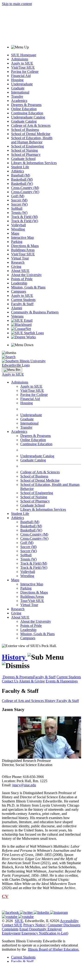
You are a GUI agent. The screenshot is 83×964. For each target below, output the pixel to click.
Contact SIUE (12, 925)
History (14, 657)
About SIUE (20, 271)
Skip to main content (17, 4)
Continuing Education (27, 113)
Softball (16, 208)
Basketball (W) (22, 184)
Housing (17, 80)
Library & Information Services (34, 163)
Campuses (18, 291)
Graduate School (23, 159)
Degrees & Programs (26, 105)
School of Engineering (27, 146)
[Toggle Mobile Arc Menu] (12, 369)
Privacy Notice (34, 925)
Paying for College (25, 72)
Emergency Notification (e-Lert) (44, 933)
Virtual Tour (20, 258)
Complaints (10, 929)
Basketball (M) (22, 179)
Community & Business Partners (35, 312)
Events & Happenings (62, 681)
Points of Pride (22, 279)
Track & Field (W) (24, 221)
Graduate (17, 88)
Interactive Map (22, 237)
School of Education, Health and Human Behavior (31, 140)
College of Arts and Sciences (23, 701)
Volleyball (18, 225)
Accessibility (69, 921)
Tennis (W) (19, 213)
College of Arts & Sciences (30, 125)
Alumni (16, 308)
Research (17, 262)
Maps (15, 233)
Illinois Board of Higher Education (53, 949)
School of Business (25, 130)
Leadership (19, 283)
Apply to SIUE (22, 63)
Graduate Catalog (24, 121)
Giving (16, 266)
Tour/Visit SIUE (32, 601)
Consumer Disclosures (63, 925)
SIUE (19, 921)
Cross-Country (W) (25, 192)
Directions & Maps (25, 246)
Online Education (24, 109)
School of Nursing (24, 150)
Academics (19, 101)
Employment (11, 933)
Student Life (20, 167)
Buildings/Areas (23, 250)
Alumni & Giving (32, 681)
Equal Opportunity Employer (40, 929)
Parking (16, 242)
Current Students (23, 300)
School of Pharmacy (26, 154)
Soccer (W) (19, 204)
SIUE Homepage (23, 55)
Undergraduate (22, 84)
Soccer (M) (19, 200)
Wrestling (18, 229)
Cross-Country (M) (25, 188)
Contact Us (10, 681)
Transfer (17, 96)
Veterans (17, 316)
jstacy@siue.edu (24, 785)
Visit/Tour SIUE (23, 67)
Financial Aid (21, 76)
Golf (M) (17, 196)
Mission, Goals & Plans (28, 287)
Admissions (19, 59)
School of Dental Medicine (30, 134)
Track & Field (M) (24, 217)
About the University (26, 275)
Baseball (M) (20, 175)
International (20, 92)
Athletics (17, 171)
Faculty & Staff (22, 304)
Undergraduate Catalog (28, 117)
